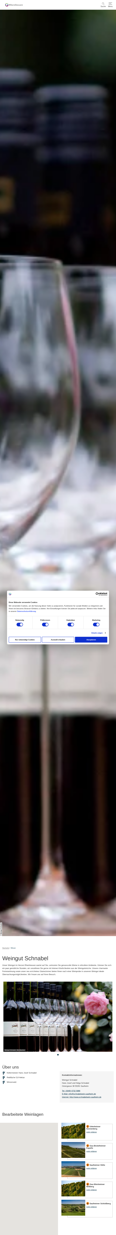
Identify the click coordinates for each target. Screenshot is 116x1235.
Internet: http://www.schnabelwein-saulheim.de (81, 1097)
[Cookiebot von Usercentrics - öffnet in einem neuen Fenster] (97, 594)
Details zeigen (97, 633)
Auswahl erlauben (58, 640)
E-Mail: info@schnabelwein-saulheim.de (79, 1094)
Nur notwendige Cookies (25, 640)
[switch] (45, 624)
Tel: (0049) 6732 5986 (71, 1091)
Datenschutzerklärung (26, 611)
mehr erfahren (87, 1131)
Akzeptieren (91, 640)
